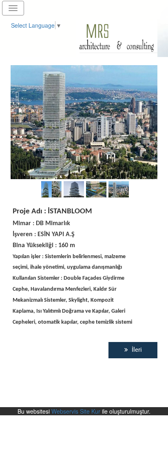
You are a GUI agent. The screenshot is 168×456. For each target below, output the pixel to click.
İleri (136, 349)
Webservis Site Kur (75, 411)
